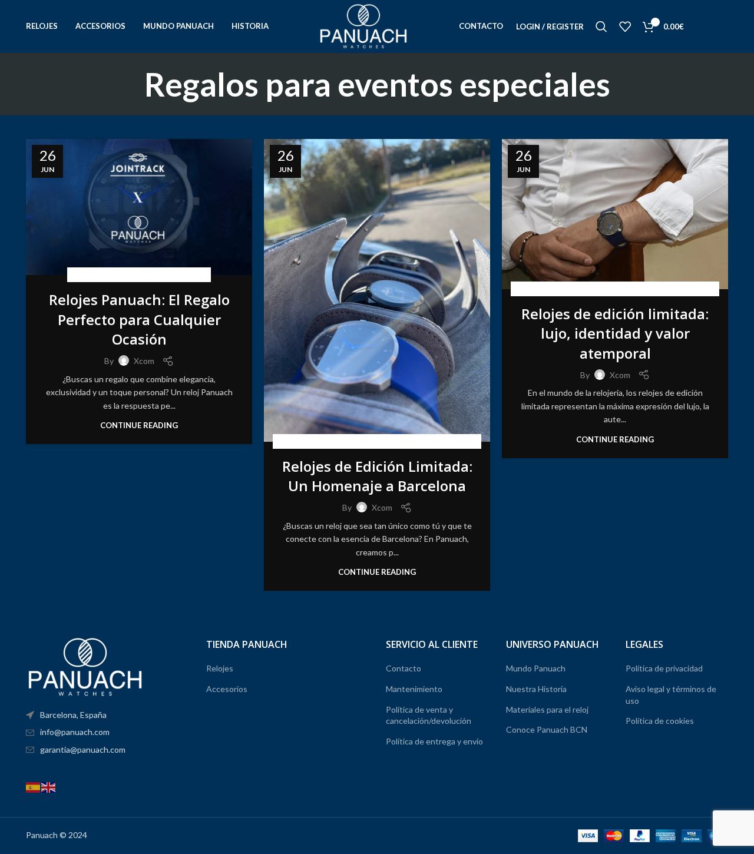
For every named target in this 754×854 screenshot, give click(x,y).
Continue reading (139, 425)
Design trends (615, 288)
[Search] (601, 26)
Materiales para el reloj (547, 709)
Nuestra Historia (536, 689)
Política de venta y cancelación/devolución (428, 715)
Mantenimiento (414, 689)
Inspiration (670, 288)
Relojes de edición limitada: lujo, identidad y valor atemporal (615, 333)
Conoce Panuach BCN (546, 729)
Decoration (558, 288)
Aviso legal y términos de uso (671, 695)
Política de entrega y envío (434, 741)
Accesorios (226, 689)
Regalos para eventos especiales (139, 274)
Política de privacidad (664, 668)
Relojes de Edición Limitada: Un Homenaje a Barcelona (377, 476)
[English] (49, 786)
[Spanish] (33, 786)
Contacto (403, 668)
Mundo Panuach (536, 668)
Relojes (219, 668)
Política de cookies (660, 721)
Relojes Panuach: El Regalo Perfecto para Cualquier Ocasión (139, 319)
